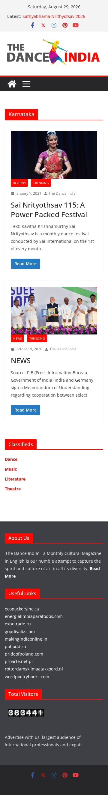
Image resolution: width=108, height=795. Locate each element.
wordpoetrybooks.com (27, 676)
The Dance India (62, 193)
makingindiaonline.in (26, 639)
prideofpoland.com (24, 654)
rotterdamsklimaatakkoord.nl (34, 669)
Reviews (19, 183)
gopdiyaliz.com (20, 631)
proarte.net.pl (19, 661)
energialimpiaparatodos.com (34, 616)
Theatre (13, 489)
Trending (41, 183)
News (17, 338)
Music (11, 469)
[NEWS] (54, 310)
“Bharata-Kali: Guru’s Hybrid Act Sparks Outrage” (54, 13)
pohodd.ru (15, 646)
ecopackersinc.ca (22, 609)
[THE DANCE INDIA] (12, 84)
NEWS (21, 360)
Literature (15, 479)
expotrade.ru (18, 624)
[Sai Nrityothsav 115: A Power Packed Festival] (54, 155)
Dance (11, 459)
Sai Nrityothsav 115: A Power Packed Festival (49, 209)
